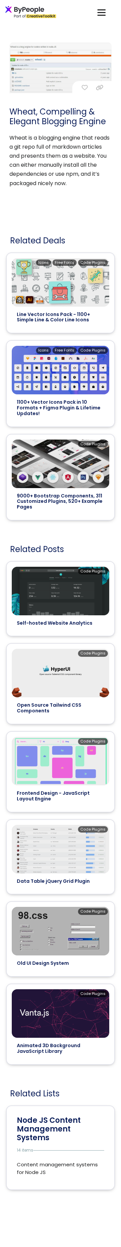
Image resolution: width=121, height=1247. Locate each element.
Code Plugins (93, 262)
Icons (43, 262)
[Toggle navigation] (101, 12)
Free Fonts (64, 262)
